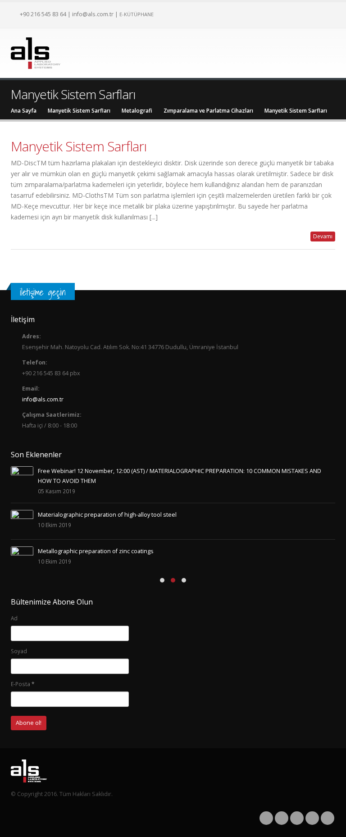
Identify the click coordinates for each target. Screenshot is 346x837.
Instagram (312, 818)
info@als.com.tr (93, 14)
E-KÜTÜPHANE (136, 14)
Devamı (322, 236)
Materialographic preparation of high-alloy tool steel (107, 515)
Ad (14, 618)
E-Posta (22, 683)
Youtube (297, 818)
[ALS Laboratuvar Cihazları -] (35, 53)
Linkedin (327, 818)
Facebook (266, 818)
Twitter (281, 818)
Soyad (19, 651)
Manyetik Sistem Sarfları (78, 146)
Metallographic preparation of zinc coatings (96, 551)
